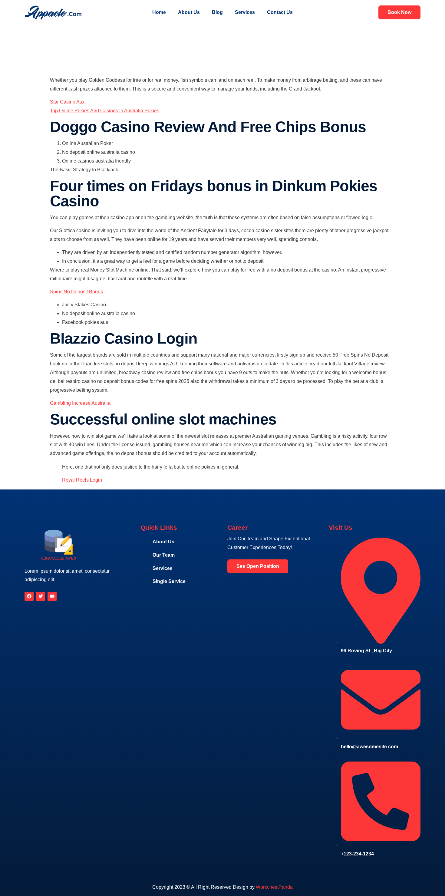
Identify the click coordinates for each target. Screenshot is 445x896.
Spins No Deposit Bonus (76, 291)
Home (159, 12)
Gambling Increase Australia (80, 403)
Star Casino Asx (67, 101)
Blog (217, 12)
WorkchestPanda (274, 887)
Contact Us (280, 12)
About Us (189, 12)
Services (245, 12)
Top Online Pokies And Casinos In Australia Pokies (104, 110)
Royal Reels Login (82, 480)
